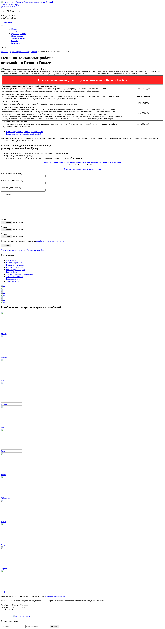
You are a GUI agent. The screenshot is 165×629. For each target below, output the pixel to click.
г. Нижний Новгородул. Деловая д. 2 (10, 5)
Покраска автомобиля (15, 265)
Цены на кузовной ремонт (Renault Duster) (24, 131)
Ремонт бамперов (14, 272)
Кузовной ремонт (14, 263)
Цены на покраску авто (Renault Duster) (23, 134)
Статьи (14, 40)
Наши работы (17, 36)
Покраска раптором (14, 267)
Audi (3, 592)
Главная (14, 29)
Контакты (15, 43)
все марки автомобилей (55, 596)
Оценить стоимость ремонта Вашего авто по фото (23, 250)
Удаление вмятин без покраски (19, 274)
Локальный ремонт (14, 277)
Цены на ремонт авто (19, 52)
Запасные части (18, 38)
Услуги (14, 31)
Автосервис (11, 260)
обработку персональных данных (51, 241)
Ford (3, 428)
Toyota (4, 568)
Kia (2, 381)
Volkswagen (6, 498)
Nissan (4, 545)
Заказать (54, 627)
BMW (3, 521)
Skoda (3, 475)
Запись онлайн (7, 22)
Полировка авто (13, 279)
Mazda (4, 334)
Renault (34, 52)
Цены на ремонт (18, 33)
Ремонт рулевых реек (15, 270)
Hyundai (4, 404)
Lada (3, 451)
